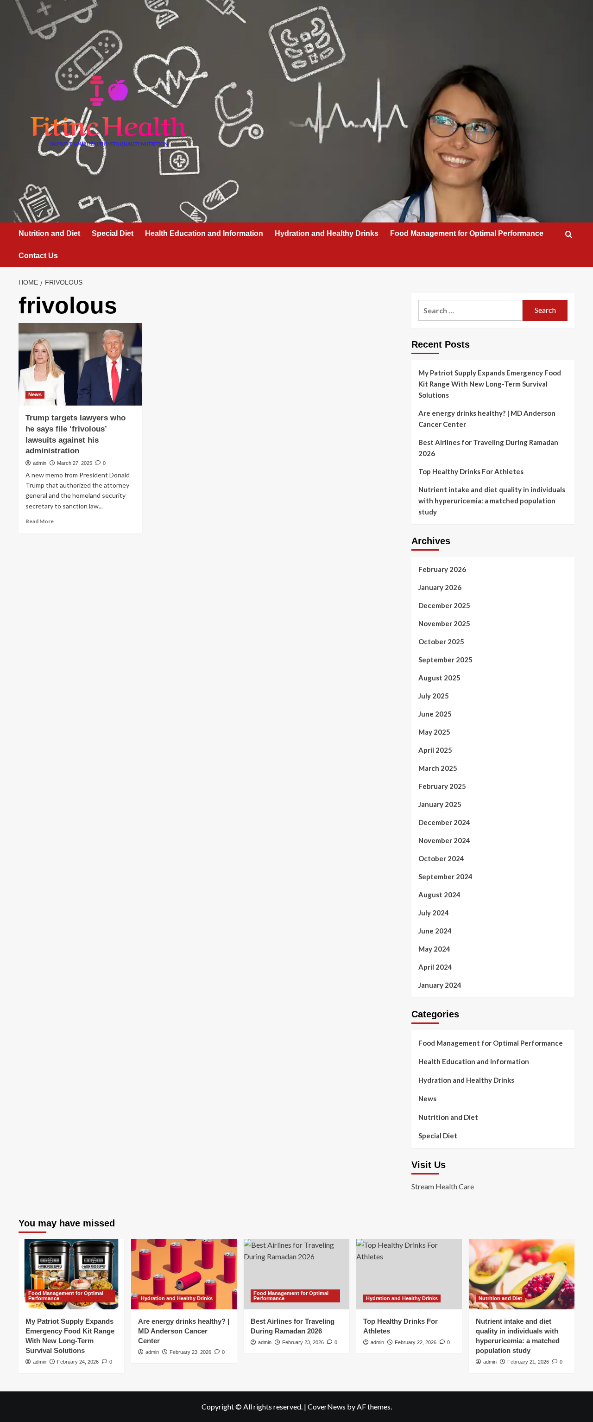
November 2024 (444, 840)
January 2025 (439, 804)
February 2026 (442, 569)
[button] (568, 234)
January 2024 (439, 985)
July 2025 (433, 696)
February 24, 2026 (78, 1362)
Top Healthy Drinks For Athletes (471, 471)
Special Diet (112, 233)
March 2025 (437, 768)
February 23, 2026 (190, 1352)
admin (39, 463)
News (35, 394)
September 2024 (445, 876)
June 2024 (435, 931)
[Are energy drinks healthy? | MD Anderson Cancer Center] (184, 1274)
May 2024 (434, 949)
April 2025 (435, 750)
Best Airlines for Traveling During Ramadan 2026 (488, 447)
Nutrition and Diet (49, 233)
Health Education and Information (204, 233)
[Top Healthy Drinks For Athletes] (409, 1274)
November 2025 (444, 623)
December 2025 (444, 605)
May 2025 (434, 732)
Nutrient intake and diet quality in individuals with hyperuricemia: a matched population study (491, 500)
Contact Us (38, 256)
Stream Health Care (442, 1186)
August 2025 (439, 677)
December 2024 (444, 822)
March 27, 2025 (74, 463)
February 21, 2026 (528, 1362)
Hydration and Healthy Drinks (327, 233)
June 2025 (435, 714)
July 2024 (433, 912)
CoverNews (327, 1406)
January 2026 (439, 587)
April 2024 (435, 967)
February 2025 (442, 786)
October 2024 (441, 858)
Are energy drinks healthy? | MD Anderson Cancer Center (486, 418)
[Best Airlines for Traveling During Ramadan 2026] (296, 1274)
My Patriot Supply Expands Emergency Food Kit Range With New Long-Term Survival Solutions (489, 383)
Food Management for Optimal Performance (466, 233)
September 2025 (445, 659)
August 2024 (439, 894)
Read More (39, 521)
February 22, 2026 (415, 1342)
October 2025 (441, 641)
